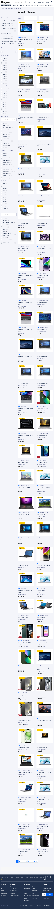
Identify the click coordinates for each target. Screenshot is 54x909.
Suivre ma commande (43, 2)
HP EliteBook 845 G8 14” (42, 302)
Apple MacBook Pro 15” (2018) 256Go (25, 357)
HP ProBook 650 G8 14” (42, 826)
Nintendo (39, 114)
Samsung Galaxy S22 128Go (24, 642)
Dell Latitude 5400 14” (42, 66)
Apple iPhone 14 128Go (42, 275)
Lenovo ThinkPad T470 (23, 826)
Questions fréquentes (15, 891)
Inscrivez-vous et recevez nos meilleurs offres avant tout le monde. (46, 889)
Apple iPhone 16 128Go (42, 851)
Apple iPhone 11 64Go (42, 642)
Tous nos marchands (14, 895)
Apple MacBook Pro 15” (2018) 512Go (44, 144)
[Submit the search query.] (2, 119)
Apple (19, 37)
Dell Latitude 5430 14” (23, 144)
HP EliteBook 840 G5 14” (42, 435)
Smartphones (16, 5)
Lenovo (38, 195)
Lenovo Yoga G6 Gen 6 (42, 198)
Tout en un (24, 114)
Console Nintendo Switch (43, 117)
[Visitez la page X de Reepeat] (47, 877)
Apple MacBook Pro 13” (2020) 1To (25, 303)
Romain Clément (22, 869)
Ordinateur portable (44, 37)
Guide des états (13, 886)
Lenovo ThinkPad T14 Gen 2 (25, 772)
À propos (29, 2)
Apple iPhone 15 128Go (23, 747)
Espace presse (4, 893)
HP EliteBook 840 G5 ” (42, 747)
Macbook (22, 5)
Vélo (24, 896)
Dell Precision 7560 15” (23, 171)
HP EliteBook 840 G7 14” (43, 383)
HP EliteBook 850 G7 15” (42, 356)
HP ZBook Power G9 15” (24, 487)
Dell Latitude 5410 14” (23, 91)
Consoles (28, 5)
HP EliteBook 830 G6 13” (24, 617)
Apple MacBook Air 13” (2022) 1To (44, 249)
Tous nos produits (6, 5)
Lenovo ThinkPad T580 (23, 514)
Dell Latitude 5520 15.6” (42, 223)
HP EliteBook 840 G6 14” (24, 248)
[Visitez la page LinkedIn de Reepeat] (44, 879)
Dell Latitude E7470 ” (23, 565)
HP (19, 64)
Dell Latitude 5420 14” (42, 39)
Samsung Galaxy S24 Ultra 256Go (45, 695)
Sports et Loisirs (27, 895)
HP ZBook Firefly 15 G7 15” (43, 91)
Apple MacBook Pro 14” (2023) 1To (25, 436)
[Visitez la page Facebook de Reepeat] (45, 877)
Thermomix (41, 5)
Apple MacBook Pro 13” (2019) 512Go (44, 668)
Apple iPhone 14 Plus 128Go (43, 565)
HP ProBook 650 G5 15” (42, 540)
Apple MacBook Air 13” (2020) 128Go (44, 773)
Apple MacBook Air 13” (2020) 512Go (25, 40)
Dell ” (19, 540)
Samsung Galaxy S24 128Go (24, 695)
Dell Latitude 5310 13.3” (23, 851)
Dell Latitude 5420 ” (22, 799)
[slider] (1, 52)
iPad (32, 5)
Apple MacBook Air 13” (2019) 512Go (44, 488)
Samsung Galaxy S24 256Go (24, 720)
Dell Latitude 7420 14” (42, 329)
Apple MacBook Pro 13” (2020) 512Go (25, 117)
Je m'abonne (49, 894)
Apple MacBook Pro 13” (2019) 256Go (25, 409)
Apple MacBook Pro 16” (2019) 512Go (25, 276)
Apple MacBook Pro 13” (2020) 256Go (25, 330)
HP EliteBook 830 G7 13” (24, 383)
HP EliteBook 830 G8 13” (24, 198)
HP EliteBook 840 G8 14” (24, 66)
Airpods (36, 5)
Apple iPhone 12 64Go (42, 462)
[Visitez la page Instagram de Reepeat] (50, 877)
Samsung (20, 640)
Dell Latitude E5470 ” (42, 617)
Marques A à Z (13, 893)
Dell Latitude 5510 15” (42, 514)
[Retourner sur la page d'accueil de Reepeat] (6, 2)
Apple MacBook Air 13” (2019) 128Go (44, 800)
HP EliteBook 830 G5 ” (23, 462)
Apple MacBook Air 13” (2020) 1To (44, 171)
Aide (34, 2)
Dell (38, 37)
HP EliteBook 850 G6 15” (24, 223)
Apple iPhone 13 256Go (23, 668)
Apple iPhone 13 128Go (42, 408)
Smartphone (43, 273)
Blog (2, 888)
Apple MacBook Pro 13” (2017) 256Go (44, 721)
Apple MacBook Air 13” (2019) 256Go (44, 591)
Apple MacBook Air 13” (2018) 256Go (25, 591)
